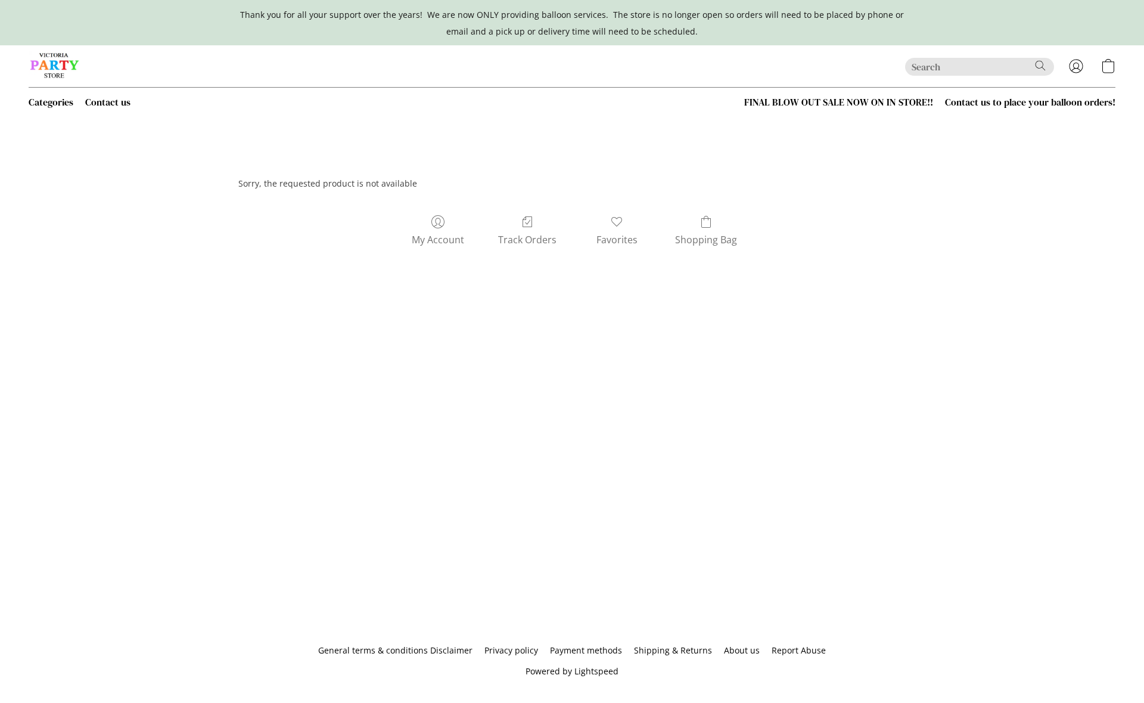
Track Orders (527, 239)
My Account (438, 239)
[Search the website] (1040, 65)
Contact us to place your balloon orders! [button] (1030, 102)
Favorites (617, 239)
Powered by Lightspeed (572, 671)
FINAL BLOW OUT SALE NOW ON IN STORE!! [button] (838, 102)
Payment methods (586, 650)
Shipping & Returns (673, 650)
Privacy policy (511, 650)
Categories (51, 102)
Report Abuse (799, 650)
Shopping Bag (706, 239)
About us (742, 650)
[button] (55, 66)
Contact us (107, 102)
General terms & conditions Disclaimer (395, 650)
